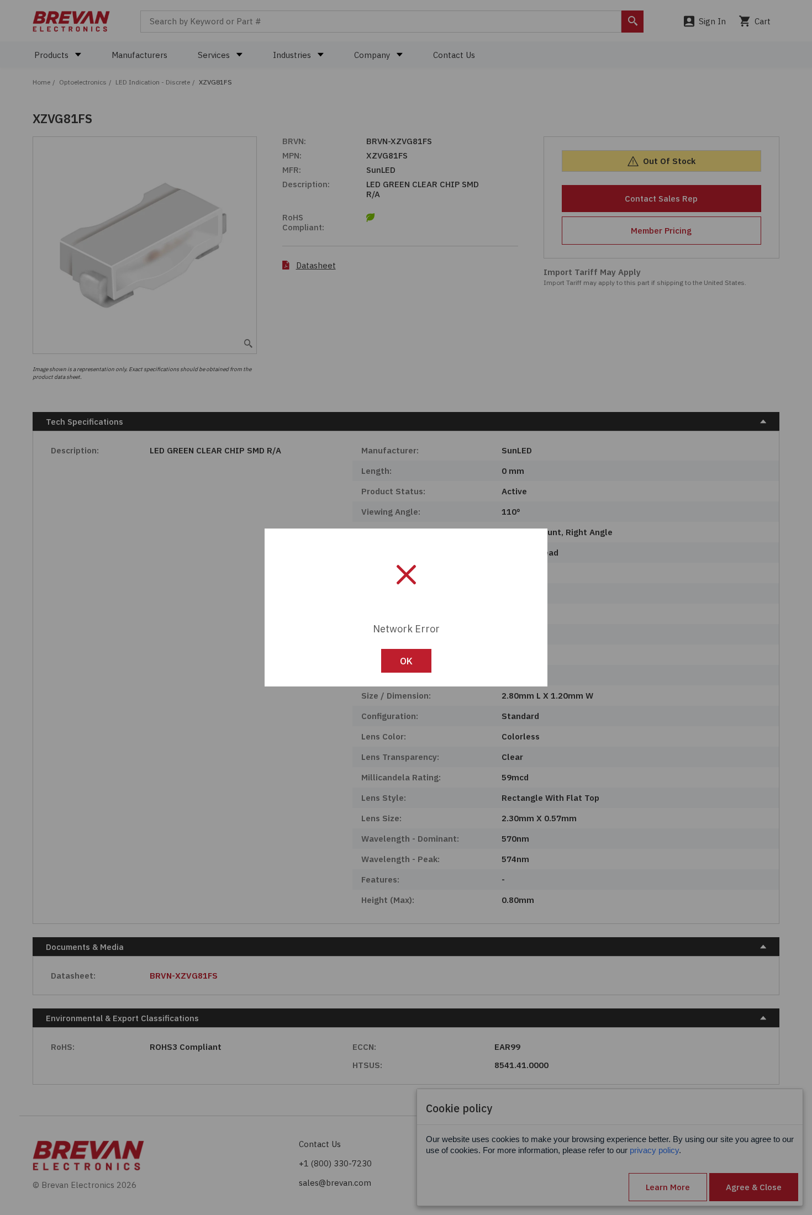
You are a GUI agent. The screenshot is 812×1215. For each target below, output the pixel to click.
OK (406, 661)
